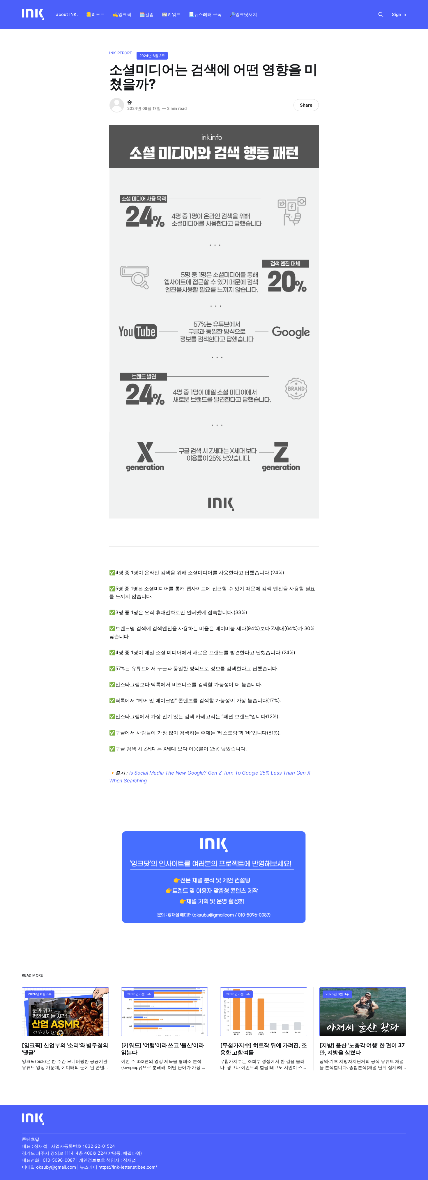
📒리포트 (95, 14)
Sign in (399, 14)
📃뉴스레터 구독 (205, 14)
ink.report (120, 53)
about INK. (67, 14)
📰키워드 (171, 14)
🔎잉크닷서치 (243, 14)
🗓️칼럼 (146, 14)
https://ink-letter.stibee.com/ (127, 1167)
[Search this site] (380, 14)
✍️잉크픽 (122, 14)
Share (306, 105)
